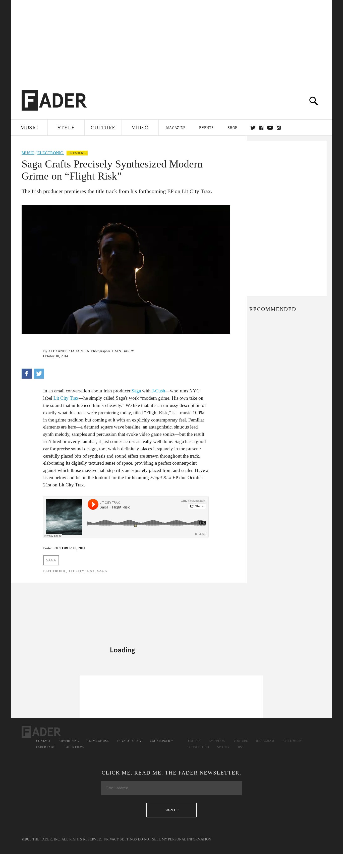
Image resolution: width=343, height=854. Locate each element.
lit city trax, (82, 571)
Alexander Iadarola (68, 351)
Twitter (253, 128)
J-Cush (158, 390)
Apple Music (292, 741)
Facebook (217, 741)
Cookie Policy (161, 741)
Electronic (50, 153)
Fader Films (74, 747)
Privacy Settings (120, 839)
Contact (43, 741)
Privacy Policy (129, 741)
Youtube (240, 741)
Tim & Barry (122, 351)
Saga (136, 390)
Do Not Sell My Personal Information (174, 839)
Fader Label (46, 747)
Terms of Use (97, 741)
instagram (279, 128)
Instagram (265, 741)
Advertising (69, 741)
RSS (241, 747)
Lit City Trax (66, 398)
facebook (261, 128)
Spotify (223, 747)
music (28, 153)
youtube (270, 128)
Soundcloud (198, 747)
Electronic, (55, 571)
